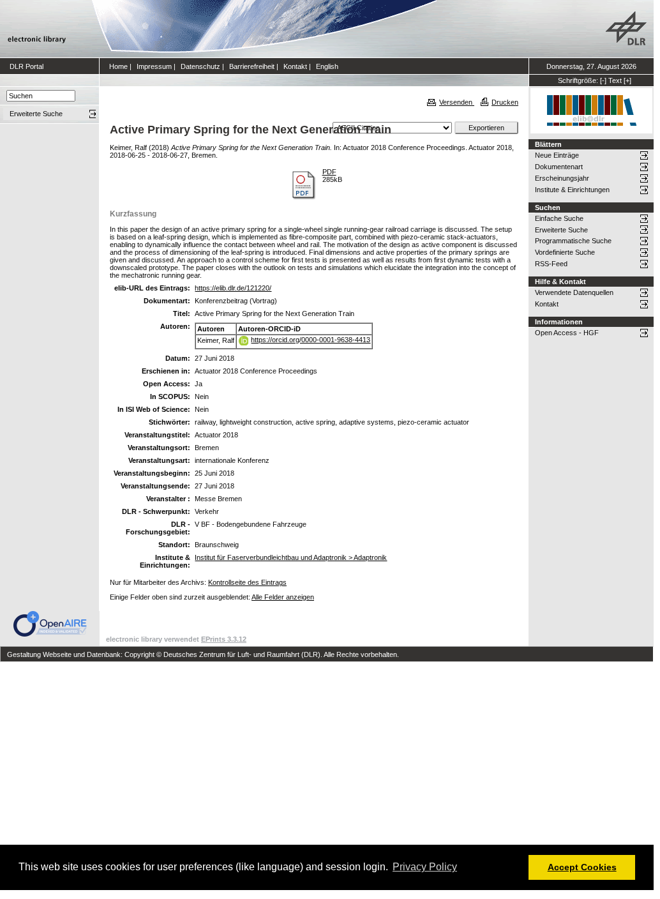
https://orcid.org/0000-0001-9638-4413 (310, 340)
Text (615, 80)
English (327, 66)
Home (118, 66)
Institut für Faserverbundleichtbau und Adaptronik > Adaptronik (291, 557)
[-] (603, 80)
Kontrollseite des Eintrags (247, 582)
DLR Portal (26, 66)
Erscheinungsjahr (562, 178)
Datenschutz (200, 66)
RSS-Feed (551, 264)
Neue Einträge (557, 155)
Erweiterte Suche (561, 230)
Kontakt (295, 66)
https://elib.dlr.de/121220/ (233, 288)
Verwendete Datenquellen (574, 292)
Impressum (154, 66)
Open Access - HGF (567, 332)
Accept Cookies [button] (582, 867)
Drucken (504, 102)
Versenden (456, 102)
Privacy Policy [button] (425, 866)
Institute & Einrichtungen (572, 189)
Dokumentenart (559, 166)
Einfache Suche (559, 218)
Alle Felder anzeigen (282, 597)
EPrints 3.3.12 (223, 639)
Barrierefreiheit (251, 66)
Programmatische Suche (573, 241)
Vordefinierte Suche (565, 252)
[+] (627, 80)
